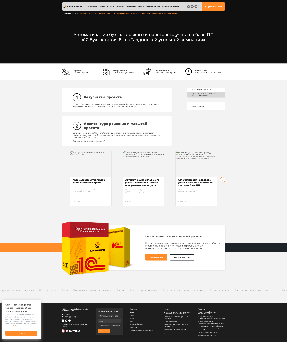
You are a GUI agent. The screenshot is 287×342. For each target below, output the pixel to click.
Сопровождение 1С (170, 321)
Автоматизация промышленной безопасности (175, 330)
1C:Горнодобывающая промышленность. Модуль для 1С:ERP (211, 317)
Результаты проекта (201, 89)
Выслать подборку (182, 257)
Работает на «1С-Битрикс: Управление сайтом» (75, 325)
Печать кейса (197, 106)
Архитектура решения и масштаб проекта (203, 94)
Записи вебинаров (136, 324)
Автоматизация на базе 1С (125, 73)
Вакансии (133, 327)
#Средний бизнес (93, 190)
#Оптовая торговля (79, 190)
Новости (104, 6)
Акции (132, 315)
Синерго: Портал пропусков (208, 332)
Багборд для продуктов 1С (207, 335)
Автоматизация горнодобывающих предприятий (176, 325)
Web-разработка (170, 334)
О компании (91, 6)
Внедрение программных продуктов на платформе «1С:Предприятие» (177, 313)
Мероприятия (153, 6)
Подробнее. (19, 326)
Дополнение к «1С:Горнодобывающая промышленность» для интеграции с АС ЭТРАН (211, 327)
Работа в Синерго (170, 6)
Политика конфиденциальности (141, 330)
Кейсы (141, 6)
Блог (112, 6)
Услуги (120, 6)
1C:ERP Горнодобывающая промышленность (207, 313)
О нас (132, 312)
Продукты (131, 6)
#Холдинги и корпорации (201, 190)
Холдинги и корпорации (165, 73)
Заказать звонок (156, 257)
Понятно (21, 333)
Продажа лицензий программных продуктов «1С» (176, 317)
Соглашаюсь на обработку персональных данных (110, 325)
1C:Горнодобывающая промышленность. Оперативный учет (211, 322)
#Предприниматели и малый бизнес (142, 190)
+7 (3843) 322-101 (69, 314)
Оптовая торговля (81, 73)
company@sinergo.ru (71, 317)
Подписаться (104, 331)
